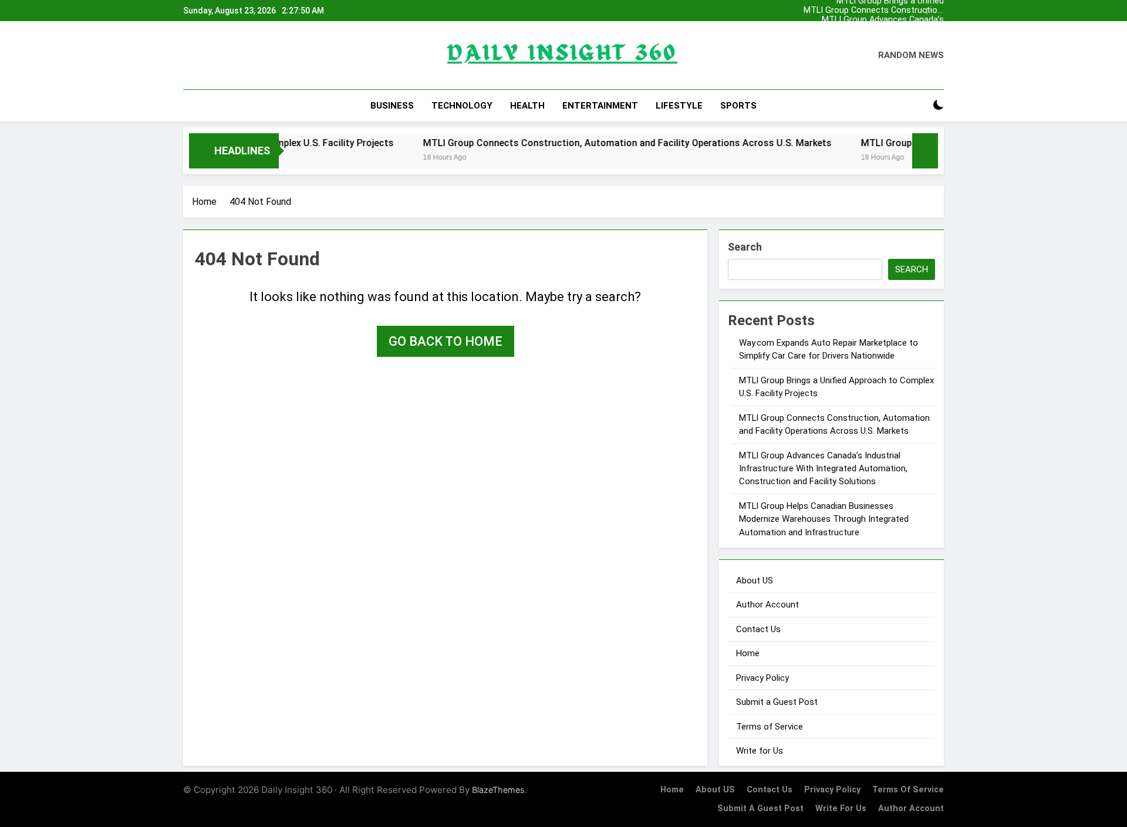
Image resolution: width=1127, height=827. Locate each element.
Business (392, 105)
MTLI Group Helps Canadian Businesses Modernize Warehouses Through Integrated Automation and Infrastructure (824, 519)
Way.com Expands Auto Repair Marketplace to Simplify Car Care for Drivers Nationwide (873, 29)
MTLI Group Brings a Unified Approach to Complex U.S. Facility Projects (879, 38)
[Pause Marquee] (925, 150)
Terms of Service (769, 726)
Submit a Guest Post (777, 702)
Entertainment (600, 105)
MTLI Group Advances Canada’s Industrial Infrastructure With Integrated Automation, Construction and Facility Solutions (876, 20)
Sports (738, 105)
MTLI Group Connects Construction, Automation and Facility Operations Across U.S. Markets (874, 10)
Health (527, 105)
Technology (461, 105)
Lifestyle (679, 105)
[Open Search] (918, 105)
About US (754, 580)
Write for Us (759, 750)
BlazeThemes (498, 790)
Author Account (767, 604)
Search (745, 247)
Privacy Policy (762, 678)
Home (748, 653)
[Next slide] (935, 11)
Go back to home (445, 341)
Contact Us (758, 629)
